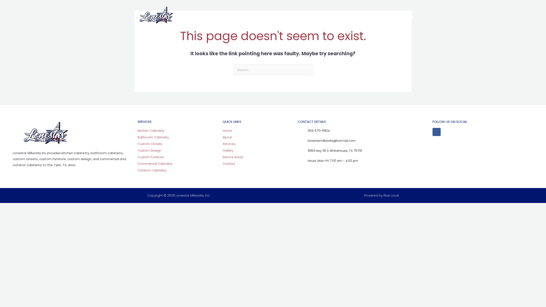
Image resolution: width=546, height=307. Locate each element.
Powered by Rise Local (381, 195)
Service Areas (306, 14)
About (210, 14)
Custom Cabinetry (239, 14)
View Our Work (276, 14)
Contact (333, 14)
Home (194, 14)
